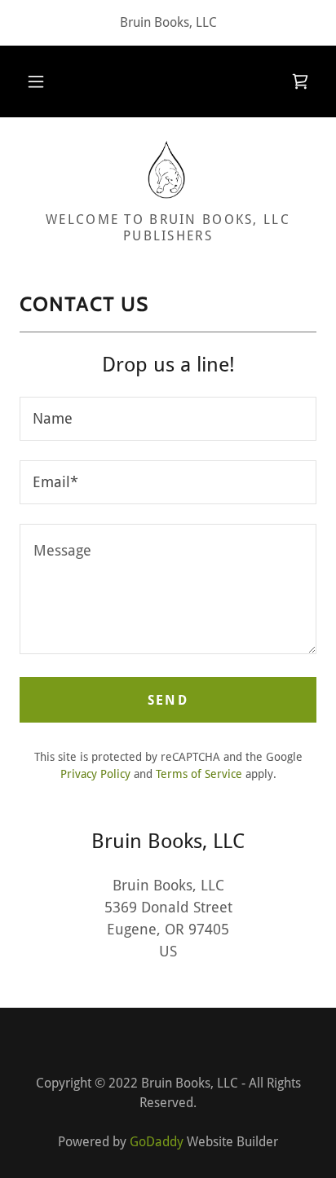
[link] (300, 81)
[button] (36, 81)
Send (168, 700)
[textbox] (168, 419)
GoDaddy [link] (156, 1141)
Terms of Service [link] (199, 773)
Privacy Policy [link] (95, 773)
